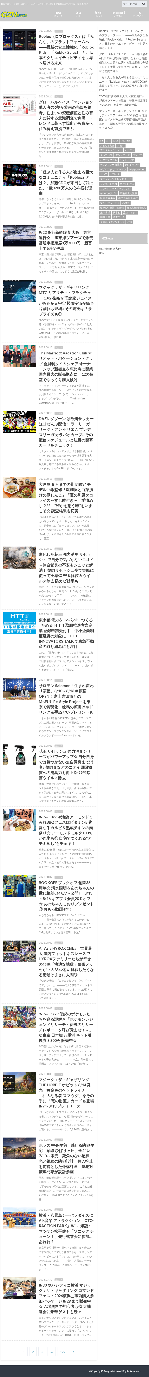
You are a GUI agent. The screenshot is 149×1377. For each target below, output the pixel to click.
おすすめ (118, 13)
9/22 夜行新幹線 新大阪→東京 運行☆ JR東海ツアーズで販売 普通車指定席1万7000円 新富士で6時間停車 (123, 100)
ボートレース (127, 183)
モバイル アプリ (108, 193)
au (101, 140)
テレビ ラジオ (132, 164)
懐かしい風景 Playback (112, 207)
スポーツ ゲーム (108, 159)
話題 (78, 13)
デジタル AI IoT (137, 169)
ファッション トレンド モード (115, 179)
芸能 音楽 (105, 217)
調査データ (119, 217)
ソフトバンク (127, 159)
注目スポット (130, 212)
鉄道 (129, 222)
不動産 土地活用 (128, 193)
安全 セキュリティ (109, 202)
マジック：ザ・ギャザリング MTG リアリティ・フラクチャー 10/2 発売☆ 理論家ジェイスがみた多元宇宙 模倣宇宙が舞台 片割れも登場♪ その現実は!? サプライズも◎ (123, 119)
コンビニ (137, 155)
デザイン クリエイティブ (113, 169)
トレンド (98, 13)
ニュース (58, 13)
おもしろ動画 (107, 145)
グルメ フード (122, 155)
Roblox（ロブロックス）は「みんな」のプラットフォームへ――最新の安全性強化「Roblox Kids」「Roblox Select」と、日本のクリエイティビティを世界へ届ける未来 (123, 39)
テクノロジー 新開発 (111, 164)
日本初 (116, 212)
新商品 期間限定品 (136, 207)
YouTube (125, 140)
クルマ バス (106, 155)
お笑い (120, 145)
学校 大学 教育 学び (128, 198)
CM (108, 140)
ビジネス (115, 174)
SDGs (115, 140)
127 (62, 1351)
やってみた (138, 13)
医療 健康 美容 (107, 198)
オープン (129, 150)
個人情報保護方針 (110, 248)
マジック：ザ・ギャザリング (115, 188)
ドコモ (103, 174)
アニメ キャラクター (111, 150)
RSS (101, 252)
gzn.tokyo (113, 1371)
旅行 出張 (105, 212)
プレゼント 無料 (108, 183)
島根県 (125, 202)
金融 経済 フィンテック (112, 222)
